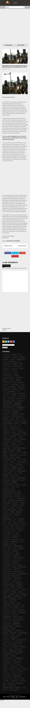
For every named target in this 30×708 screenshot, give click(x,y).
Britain (22, 413)
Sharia (4, 644)
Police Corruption (21, 610)
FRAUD (20, 473)
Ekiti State (24, 452)
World (4, 685)
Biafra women (6, 409)
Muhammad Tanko (7, 546)
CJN (10, 425)
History (18, 491)
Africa (20, 363)
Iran (12, 516)
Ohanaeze (24, 594)
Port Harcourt (6, 614)
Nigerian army (22, 566)
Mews (22, 539)
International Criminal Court (9, 509)
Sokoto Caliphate (18, 648)
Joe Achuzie (15, 523)
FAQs (17, 696)
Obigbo (5, 594)
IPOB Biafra (18, 512)
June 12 (23, 525)
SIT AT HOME (14, 646)
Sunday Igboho (16, 662)
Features (5, 470)
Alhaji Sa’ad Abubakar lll (8, 377)
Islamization (21, 518)
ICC (24, 496)
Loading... (4, 329)
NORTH (12, 587)
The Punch (5, 667)
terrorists (19, 664)
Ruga (12, 635)
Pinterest (15, 256)
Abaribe (15, 356)
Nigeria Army (16, 555)
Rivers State (13, 632)
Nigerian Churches (7, 569)
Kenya (14, 530)
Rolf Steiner (5, 635)
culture (24, 434)
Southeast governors (8, 658)
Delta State (5, 443)
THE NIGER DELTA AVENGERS (13, 241)
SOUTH (4, 651)
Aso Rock (21, 388)
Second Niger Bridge (21, 639)
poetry (13, 610)
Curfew (4, 436)
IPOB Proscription (7, 514)
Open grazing (12, 601)
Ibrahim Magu (17, 496)
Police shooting (6, 612)
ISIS (15, 518)
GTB (18, 486)
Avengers (14, 393)
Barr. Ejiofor (14, 395)
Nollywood (5, 587)
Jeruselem (20, 521)
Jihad (9, 523)
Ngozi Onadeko (6, 550)
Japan (14, 521)
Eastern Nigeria (6, 448)
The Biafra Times (18, 695)
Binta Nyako (20, 409)
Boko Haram (16, 411)
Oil (24, 596)
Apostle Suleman (14, 384)
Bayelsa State (22, 395)
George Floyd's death (8, 484)
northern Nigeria (7, 589)
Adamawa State (6, 363)
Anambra (18, 379)
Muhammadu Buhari (18, 546)
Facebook (8, 252)
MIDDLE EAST (14, 541)
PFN (22, 607)
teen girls (5, 664)
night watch (6, 582)
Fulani (13, 477)
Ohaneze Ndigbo (17, 596)
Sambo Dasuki (6, 639)
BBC (4, 398)
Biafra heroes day (7, 404)
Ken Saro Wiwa (19, 528)
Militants (21, 541)
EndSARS (12, 457)
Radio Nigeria (18, 626)
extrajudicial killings (7, 464)
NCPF (9, 548)
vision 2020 (5, 680)
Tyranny (5, 671)
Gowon (12, 486)
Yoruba (24, 687)
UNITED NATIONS (17, 676)
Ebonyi (4, 450)
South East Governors (8, 653)
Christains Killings (7, 423)
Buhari (11, 418)
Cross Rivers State (16, 434)
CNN (19, 425)
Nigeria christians (7, 557)
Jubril (18, 525)
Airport (21, 368)
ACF (19, 361)
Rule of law (18, 635)
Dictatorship (13, 443)
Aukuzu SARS (6, 393)
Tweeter (16, 252)
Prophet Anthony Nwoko (17, 619)
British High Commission (17, 416)
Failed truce (6, 466)
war (4, 683)
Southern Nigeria (19, 658)
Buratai (17, 418)
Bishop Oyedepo (7, 411)
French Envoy (6, 477)
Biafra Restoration (21, 407)
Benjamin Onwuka (21, 398)
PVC (10, 621)
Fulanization (15, 480)
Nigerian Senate (6, 580)
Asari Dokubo (6, 388)
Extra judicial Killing (21, 461)
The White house (14, 667)
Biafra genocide (18, 402)
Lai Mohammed (6, 534)
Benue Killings (6, 400)
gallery (22, 480)
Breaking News (15, 413)
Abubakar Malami (21, 359)
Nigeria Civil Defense (18, 557)
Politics (14, 612)
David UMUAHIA (6, 441)
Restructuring (19, 630)
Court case (14, 432)
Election (5, 455)
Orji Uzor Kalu (16, 605)
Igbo (4, 500)
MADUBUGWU (15, 537)
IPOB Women (6, 516)
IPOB (12, 512)
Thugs (22, 667)
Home (4, 696)
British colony (6, 416)
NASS (4, 548)
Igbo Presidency (20, 500)
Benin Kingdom (11, 398)
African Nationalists (17, 366)
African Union (6, 368)
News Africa (20, 548)
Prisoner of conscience (18, 616)
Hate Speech (6, 489)
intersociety (6, 512)
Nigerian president (7, 578)
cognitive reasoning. (14, 427)
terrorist (12, 664)
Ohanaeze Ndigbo (7, 596)
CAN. (23, 418)
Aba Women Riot (7, 356)
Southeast (13, 655)
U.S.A (14, 671)
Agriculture (14, 368)
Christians (24, 423)
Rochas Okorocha (22, 632)
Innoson (5, 507)
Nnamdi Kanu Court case (8, 585)
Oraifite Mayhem (6, 605)
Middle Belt (5, 541)
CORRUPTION (6, 432)
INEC (22, 505)
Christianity (16, 423)
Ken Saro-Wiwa (6, 530)
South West (5, 655)
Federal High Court (21, 470)
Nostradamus (16, 589)
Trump (24, 669)
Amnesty (11, 379)
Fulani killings (6, 480)
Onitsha (5, 601)
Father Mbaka (6, 468)
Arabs (22, 384)
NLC (12, 582)
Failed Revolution (19, 464)
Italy (10, 521)
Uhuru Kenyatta (6, 674)
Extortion (12, 461)
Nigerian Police (15, 575)
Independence (15, 505)
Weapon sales (11, 683)
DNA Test (21, 443)
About (8, 696)
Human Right (18, 493)
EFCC (18, 452)
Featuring (12, 470)
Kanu (12, 528)
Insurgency (19, 507)
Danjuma (21, 436)
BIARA (13, 409)
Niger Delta (15, 550)
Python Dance (17, 621)
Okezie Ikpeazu (12, 598)
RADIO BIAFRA (16, 623)
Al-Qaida (15, 372)
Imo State (15, 502)
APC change (19, 382)
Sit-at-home (22, 646)
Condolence (20, 429)
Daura (16, 439)
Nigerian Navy (6, 575)
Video (22, 678)
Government (6, 486)
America (5, 379)
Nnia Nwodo (19, 585)
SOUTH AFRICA (12, 651)
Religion (13, 628)
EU (19, 459)
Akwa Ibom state (7, 372)
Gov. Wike (24, 484)
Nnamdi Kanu (19, 582)
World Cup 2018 (12, 685)
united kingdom (6, 676)
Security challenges (17, 642)
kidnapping (20, 530)
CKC (15, 425)
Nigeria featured (16, 559)
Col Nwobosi (6, 429)
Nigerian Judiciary (22, 573)
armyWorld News (12, 386)
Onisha (20, 598)
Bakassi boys (6, 395)
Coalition (5, 427)
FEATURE (14, 468)
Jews (4, 523)
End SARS (5, 457)
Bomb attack (6, 413)
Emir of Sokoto (23, 455)
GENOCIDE (14, 482)
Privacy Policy (22, 696)
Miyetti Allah (6, 543)
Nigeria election (6, 559)
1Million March (6, 354)
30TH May (15, 354)
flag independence (7, 473)
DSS (17, 445)
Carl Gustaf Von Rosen (8, 420)
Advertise (13, 696)
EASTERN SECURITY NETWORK (19, 448)
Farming (21, 466)
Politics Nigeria (22, 612)
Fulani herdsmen (21, 477)
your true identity (14, 689)
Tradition (19, 669)
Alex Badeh (16, 375)
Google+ (23, 252)
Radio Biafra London (7, 626)
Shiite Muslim (6, 646)
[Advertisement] (15, 26)
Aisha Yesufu (14, 370)
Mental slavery (15, 539)
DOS (13, 445)
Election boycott (13, 455)
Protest (5, 621)
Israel (4, 521)
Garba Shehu (6, 482)
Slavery (4, 648)
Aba (20, 354)
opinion (18, 603)
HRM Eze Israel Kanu (7, 493)
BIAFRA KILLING (17, 404)
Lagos (17, 532)
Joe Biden (23, 523)
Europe (24, 459)
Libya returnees (16, 534)
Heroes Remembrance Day (9, 491)
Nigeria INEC (6, 562)
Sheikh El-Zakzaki (13, 644)
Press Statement (6, 616)
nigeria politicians (7, 564)
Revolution (5, 632)
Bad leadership (21, 393)
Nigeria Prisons (17, 564)
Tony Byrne (11, 669)
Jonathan (5, 525)
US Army (5, 678)
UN (20, 674)
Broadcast (5, 418)
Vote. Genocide (14, 680)
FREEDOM (5, 475)
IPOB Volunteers (17, 514)
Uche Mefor (20, 671)
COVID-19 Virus (6, 434)
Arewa (4, 386)
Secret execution (7, 642)
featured (20, 468)
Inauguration (6, 505)
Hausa (13, 489)
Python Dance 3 (6, 623)
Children (24, 420)
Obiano (20, 591)
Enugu (18, 457)
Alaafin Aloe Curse (7, 375)
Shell (20, 644)
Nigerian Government (18, 571)
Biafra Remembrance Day (8, 407)
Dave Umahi (22, 439)
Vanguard (16, 678)
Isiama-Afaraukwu (7, 518)
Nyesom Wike (6, 591)
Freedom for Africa (14, 475)
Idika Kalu (11, 498)
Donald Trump (6, 445)
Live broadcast (6, 537)
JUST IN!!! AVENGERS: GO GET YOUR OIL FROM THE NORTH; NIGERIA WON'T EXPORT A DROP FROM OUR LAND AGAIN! (14, 138)
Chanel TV (18, 420)
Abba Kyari (21, 356)
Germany (17, 484)
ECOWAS (19, 450)
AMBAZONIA (19, 377)
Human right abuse (7, 496)
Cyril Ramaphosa (12, 436)
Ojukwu (5, 598)
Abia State (5, 359)
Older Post (21, 246)
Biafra (13, 400)
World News (17, 687)
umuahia (15, 674)
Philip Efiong (6, 610)
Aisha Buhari (6, 370)
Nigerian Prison (17, 578)
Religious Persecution (8, 630)
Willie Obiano (19, 683)
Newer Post (9, 246)
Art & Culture (21, 386)
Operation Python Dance (8, 603)
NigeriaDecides (6, 566)
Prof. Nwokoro (6, 619)
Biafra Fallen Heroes (7, 402)
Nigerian (15, 566)
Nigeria (17, 553)
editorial (5, 452)
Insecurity (12, 507)
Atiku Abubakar (11, 391)
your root (5, 689)
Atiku (4, 391)
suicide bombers (7, 662)
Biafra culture (21, 400)
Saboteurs (5, 637)
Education (12, 452)
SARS (13, 639)
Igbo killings (11, 500)
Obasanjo (14, 591)
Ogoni (17, 594)
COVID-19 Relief (22, 432)
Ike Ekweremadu (7, 502)
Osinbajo (5, 607)
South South (18, 653)
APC (14, 382)
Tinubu (5, 669)
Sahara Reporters (14, 637)
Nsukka (23, 589)
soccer (10, 648)
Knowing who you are (8, 532)
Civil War (5, 425)
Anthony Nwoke (6, 382)
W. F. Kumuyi (23, 680)
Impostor (22, 502)
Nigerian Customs (7, 571)
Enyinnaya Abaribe (7, 459)
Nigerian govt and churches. (9, 573)
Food (15, 473)
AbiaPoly (12, 359)
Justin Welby (6, 528)
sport (20, 660)
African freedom (6, 366)
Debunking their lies (17, 441)
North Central (19, 587)
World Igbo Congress (8, 687)
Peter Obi (16, 607)
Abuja (4, 361)
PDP (11, 607)
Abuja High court (12, 361)
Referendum (6, 628)
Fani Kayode (14, 466)
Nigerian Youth (16, 580)
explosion (5, 461)
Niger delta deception (8, 553)
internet (20, 509)
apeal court (5, 384)
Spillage (14, 660)
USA (10, 678)
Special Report (6, 660)
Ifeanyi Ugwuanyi (20, 498)
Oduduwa (11, 594)
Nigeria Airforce (6, 555)
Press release (15, 614)
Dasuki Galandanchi (7, 439)
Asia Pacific (14, 388)
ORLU (23, 605)
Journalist (12, 525)
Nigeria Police (15, 562)
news (14, 548)
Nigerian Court (17, 569)
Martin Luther (6, 539)
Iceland (5, 498)
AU (18, 391)
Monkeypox (14, 543)
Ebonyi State (12, 450)
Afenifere (15, 363)
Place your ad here (6, 328)
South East (20, 651)
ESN (15, 459)
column (13, 429)
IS (16, 516)
